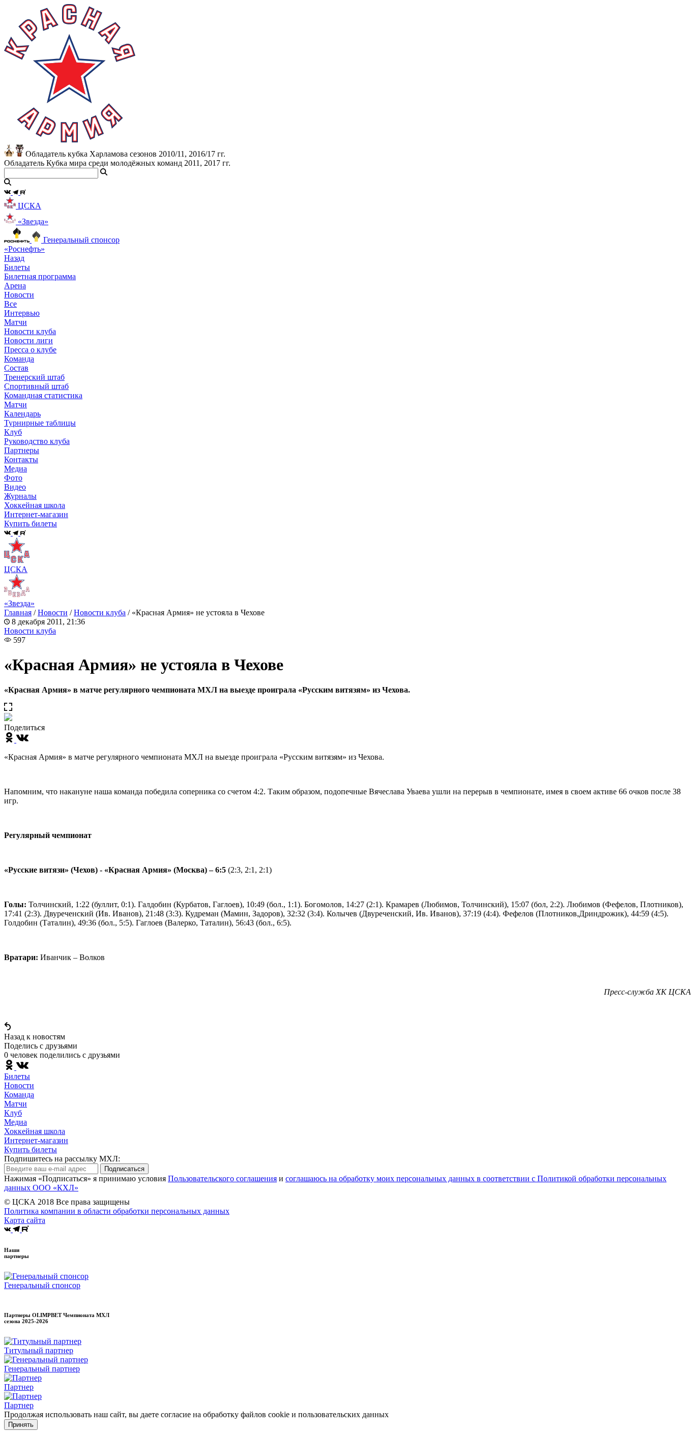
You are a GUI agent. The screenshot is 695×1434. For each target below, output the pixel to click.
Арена (15, 285)
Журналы (20, 496)
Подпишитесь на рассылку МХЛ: (62, 1158)
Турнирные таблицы (40, 423)
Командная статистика (43, 395)
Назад (14, 258)
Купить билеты (30, 1149)
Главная (18, 612)
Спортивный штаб (36, 386)
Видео (15, 487)
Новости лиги (28, 340)
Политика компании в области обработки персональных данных (116, 1211)
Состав (16, 368)
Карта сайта (24, 1220)
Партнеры (21, 450)
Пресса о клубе (30, 349)
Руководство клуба (37, 441)
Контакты (21, 459)
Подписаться (124, 1169)
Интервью (22, 313)
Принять (21, 1424)
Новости (53, 612)
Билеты (17, 1076)
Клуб (13, 1113)
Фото (13, 477)
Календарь (22, 413)
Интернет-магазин (36, 1140)
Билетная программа (40, 276)
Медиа (15, 1122)
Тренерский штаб (34, 377)
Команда (19, 1094)
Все (10, 304)
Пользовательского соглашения (222, 1178)
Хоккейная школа (34, 1131)
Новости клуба (30, 331)
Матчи (15, 322)
